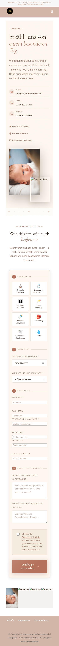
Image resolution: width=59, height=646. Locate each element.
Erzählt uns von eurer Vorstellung (24, 477)
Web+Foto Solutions (29, 641)
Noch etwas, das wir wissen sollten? (27, 505)
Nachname (18, 411)
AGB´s (10, 620)
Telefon (17, 440)
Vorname (17, 398)
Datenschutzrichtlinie (31, 537)
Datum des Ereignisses (25, 356)
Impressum (24, 620)
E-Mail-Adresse (21, 454)
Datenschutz (41, 620)
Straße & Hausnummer (25, 419)
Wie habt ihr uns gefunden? (28, 373)
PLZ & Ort (18, 432)
